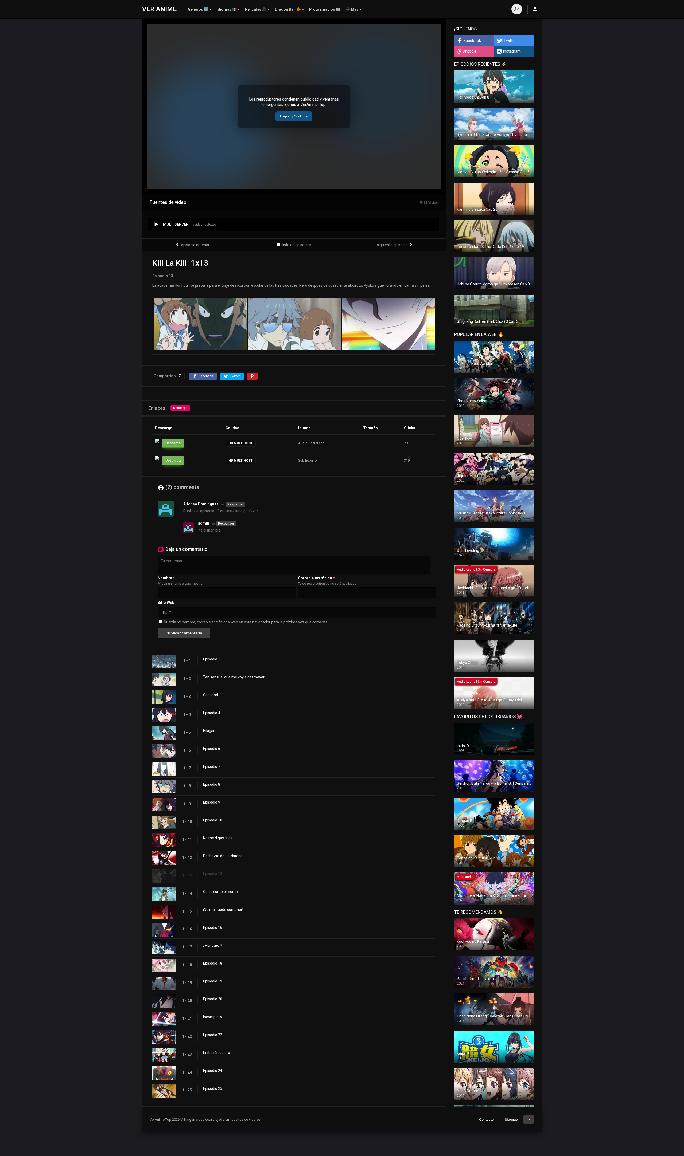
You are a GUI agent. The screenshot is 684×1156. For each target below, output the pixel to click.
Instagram (512, 51)
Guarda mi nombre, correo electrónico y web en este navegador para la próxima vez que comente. (246, 622)
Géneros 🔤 (198, 9)
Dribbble (470, 51)
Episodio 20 (212, 999)
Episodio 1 (211, 659)
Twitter (510, 40)
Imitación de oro (216, 1053)
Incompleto (212, 1017)
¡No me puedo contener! (223, 909)
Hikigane (210, 731)
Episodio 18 (212, 963)
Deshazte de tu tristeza (223, 856)
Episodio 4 (211, 713)
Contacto (486, 1120)
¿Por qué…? (212, 945)
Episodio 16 (212, 927)
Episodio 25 (212, 1088)
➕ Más (352, 9)
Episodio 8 (211, 784)
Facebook (472, 40)
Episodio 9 (211, 802)
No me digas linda (218, 838)
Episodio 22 (212, 1035)
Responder (235, 504)
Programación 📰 (324, 9)
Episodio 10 (212, 820)
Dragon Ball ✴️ (288, 9)
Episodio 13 (212, 874)
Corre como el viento (220, 892)
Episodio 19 (212, 981)
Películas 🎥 (256, 9)
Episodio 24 (212, 1070)
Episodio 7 (211, 766)
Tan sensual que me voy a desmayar (234, 677)
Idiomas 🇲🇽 (227, 9)
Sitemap (511, 1120)
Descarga (180, 408)
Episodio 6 (211, 748)
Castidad (210, 695)
